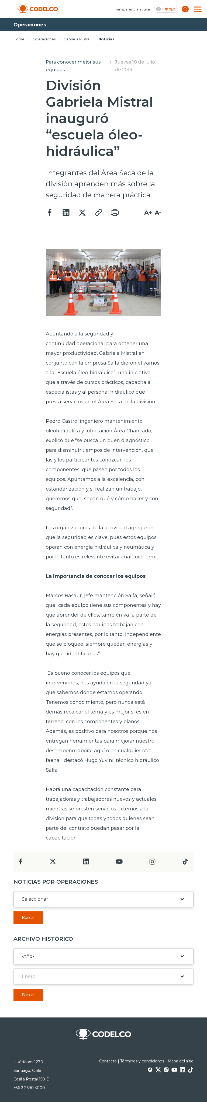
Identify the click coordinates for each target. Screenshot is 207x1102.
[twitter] (52, 863)
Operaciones (44, 39)
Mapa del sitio (181, 1061)
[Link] (98, 213)
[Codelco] (38, 9)
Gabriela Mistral (77, 39)
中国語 (170, 9)
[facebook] (20, 863)
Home (19, 39)
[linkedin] (86, 863)
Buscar (28, 917)
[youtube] (119, 863)
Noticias (106, 39)
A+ (148, 212)
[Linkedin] (66, 213)
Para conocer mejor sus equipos (73, 65)
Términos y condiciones (142, 1061)
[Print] (115, 213)
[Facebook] (50, 213)
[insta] (152, 863)
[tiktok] (185, 863)
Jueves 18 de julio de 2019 (135, 65)
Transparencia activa (132, 9)
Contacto (108, 1061)
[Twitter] (82, 213)
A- (158, 212)
